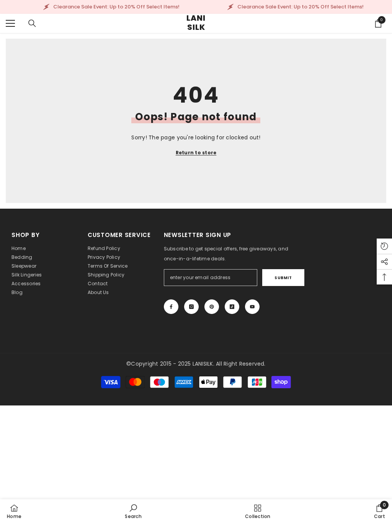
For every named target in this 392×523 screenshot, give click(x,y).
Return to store (196, 152)
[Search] (32, 23)
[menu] (10, 23)
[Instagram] (191, 306)
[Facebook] (171, 306)
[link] (133, 511)
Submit (283, 278)
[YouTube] (252, 306)
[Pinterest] (211, 306)
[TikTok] (232, 306)
